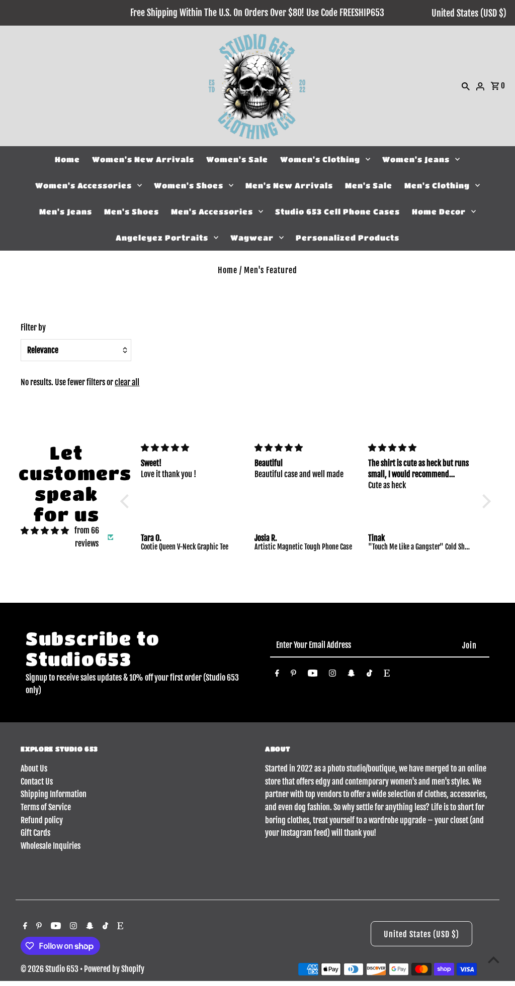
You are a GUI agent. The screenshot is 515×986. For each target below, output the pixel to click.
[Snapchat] (351, 675)
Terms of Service (46, 807)
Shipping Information (54, 794)
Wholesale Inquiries (50, 846)
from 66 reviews (86, 537)
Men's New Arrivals (289, 185)
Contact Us (37, 782)
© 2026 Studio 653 (50, 969)
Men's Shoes (131, 211)
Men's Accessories (212, 211)
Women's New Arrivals (143, 159)
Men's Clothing (437, 185)
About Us (34, 768)
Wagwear (252, 237)
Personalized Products (347, 237)
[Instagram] (332, 675)
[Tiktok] (369, 675)
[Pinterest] (293, 675)
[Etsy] (387, 675)
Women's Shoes (188, 185)
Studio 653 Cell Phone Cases (337, 211)
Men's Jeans (65, 211)
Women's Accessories (83, 185)
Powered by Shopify (114, 969)
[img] (45, 530)
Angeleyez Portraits (162, 237)
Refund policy (42, 820)
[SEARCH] (465, 86)
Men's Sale (368, 185)
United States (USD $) (469, 13)
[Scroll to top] (493, 959)
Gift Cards (35, 833)
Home (67, 159)
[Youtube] (313, 675)
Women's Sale (237, 159)
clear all (127, 382)
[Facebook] (277, 675)
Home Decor (439, 211)
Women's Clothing (320, 159)
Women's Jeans (416, 159)
